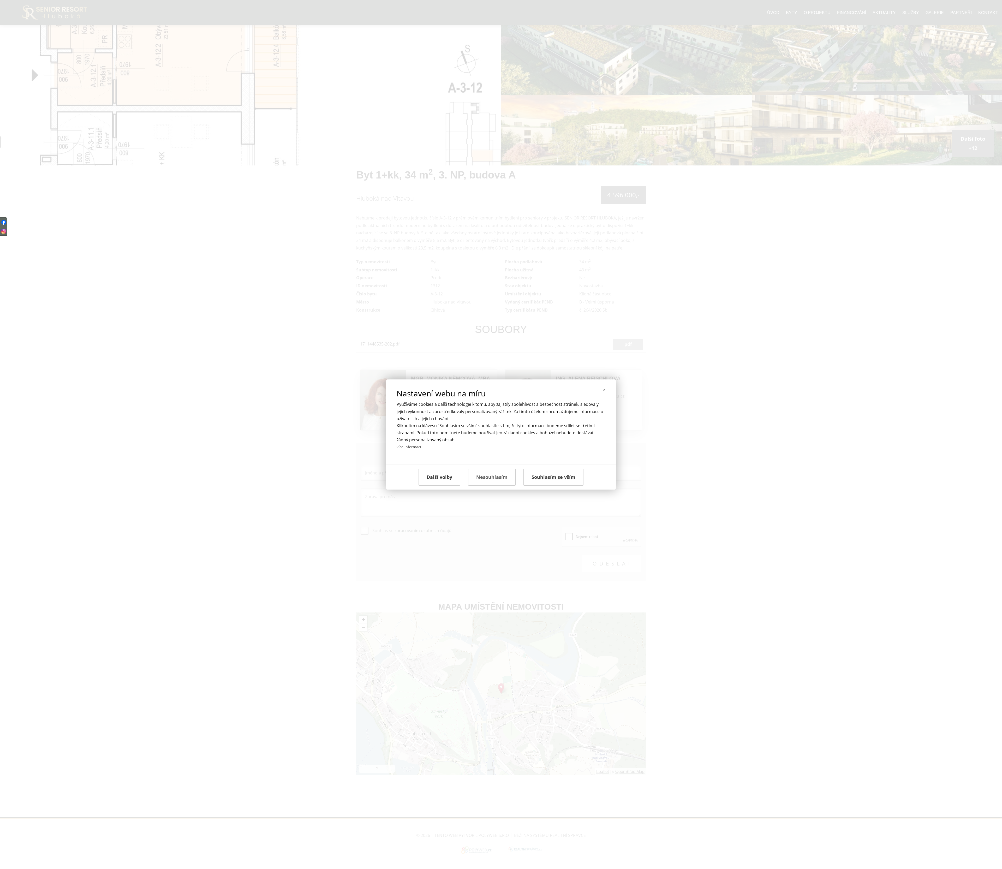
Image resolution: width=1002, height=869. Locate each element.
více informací (409, 446)
